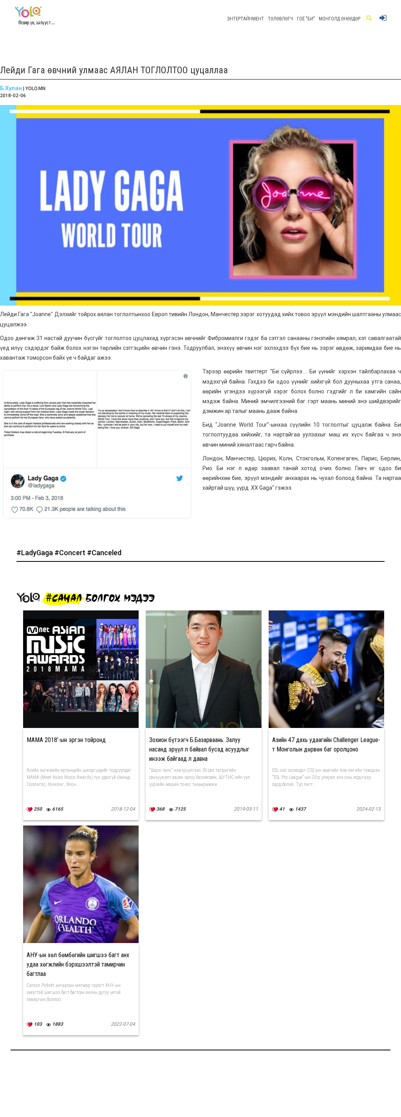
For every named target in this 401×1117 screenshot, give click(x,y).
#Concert (70, 553)
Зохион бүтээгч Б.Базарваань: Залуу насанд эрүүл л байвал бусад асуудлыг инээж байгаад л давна (199, 749)
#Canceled (104, 553)
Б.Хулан (11, 88)
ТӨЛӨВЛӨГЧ (280, 19)
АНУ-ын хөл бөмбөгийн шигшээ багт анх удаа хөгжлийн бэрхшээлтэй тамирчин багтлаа (78, 964)
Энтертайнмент (245, 19)
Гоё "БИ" (306, 19)
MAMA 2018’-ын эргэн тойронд (66, 740)
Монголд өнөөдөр (339, 19)
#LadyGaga (35, 553)
